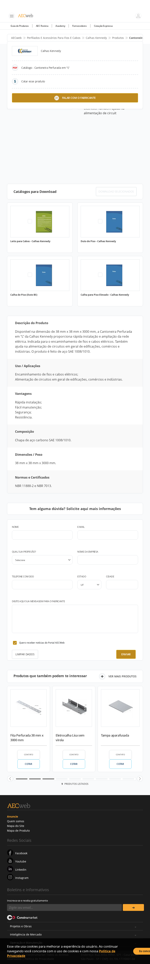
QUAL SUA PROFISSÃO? (24, 551)
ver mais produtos (122, 676)
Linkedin (20, 869)
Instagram (22, 878)
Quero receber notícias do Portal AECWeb (41, 642)
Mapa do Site (15, 826)
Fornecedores (79, 26)
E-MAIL (81, 527)
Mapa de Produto (18, 830)
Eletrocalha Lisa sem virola (70, 737)
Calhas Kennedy (96, 38)
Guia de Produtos (20, 26)
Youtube (20, 861)
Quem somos (15, 821)
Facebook (21, 853)
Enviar (126, 654)
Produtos (118, 38)
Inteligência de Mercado (26, 934)
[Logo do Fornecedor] (25, 51)
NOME (15, 527)
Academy (60, 26)
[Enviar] (133, 907)
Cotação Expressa (103, 26)
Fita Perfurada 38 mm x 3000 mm (26, 737)
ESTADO (81, 576)
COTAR (28, 764)
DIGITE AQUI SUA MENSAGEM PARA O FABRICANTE (38, 601)
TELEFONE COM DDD (23, 576)
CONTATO (28, 754)
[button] (10, 779)
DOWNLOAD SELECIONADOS (116, 191)
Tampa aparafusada (115, 735)
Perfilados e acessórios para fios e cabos (53, 38)
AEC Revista (42, 26)
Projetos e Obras (21, 926)
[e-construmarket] (22, 917)
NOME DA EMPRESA (87, 551)
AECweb (16, 38)
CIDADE (110, 576)
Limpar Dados (24, 654)
